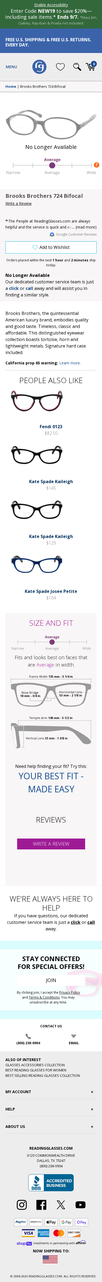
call (29, 288)
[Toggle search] (77, 67)
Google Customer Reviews (76, 234)
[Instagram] (21, 1210)
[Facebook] (41, 1210)
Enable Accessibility (51, 4)
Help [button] (10, 1109)
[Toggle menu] (11, 67)
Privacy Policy (69, 992)
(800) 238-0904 (28, 1043)
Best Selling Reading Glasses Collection (42, 1075)
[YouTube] (80, 1210)
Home (10, 87)
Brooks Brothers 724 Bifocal (43, 87)
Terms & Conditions (44, 997)
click (76, 922)
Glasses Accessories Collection (35, 1064)
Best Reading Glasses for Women (35, 1070)
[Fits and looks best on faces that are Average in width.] (51, 174)
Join (51, 980)
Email (74, 1043)
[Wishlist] (60, 66)
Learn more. (70, 362)
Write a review (51, 843)
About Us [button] (15, 1126)
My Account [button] (18, 1091)
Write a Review (18, 203)
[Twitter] (60, 1210)
